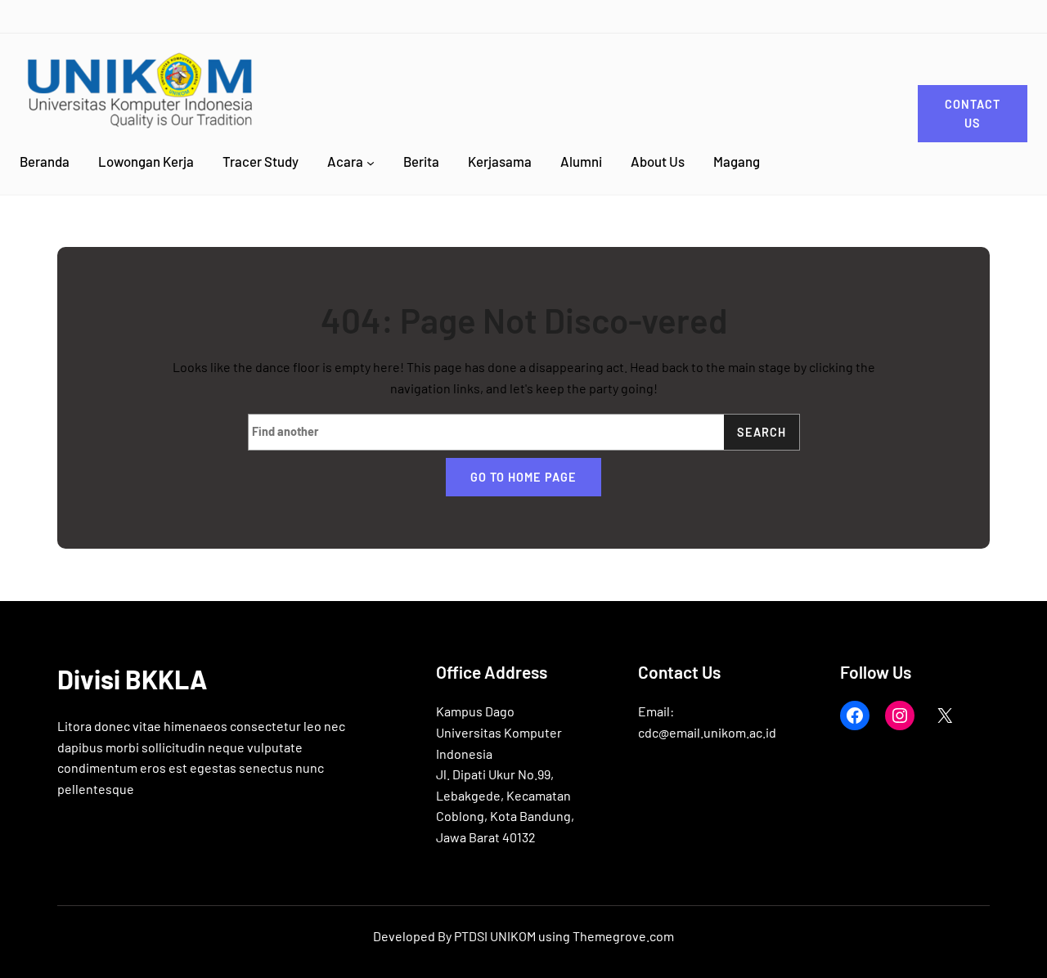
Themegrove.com (623, 936)
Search (761, 432)
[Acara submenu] (370, 163)
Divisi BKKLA (132, 678)
